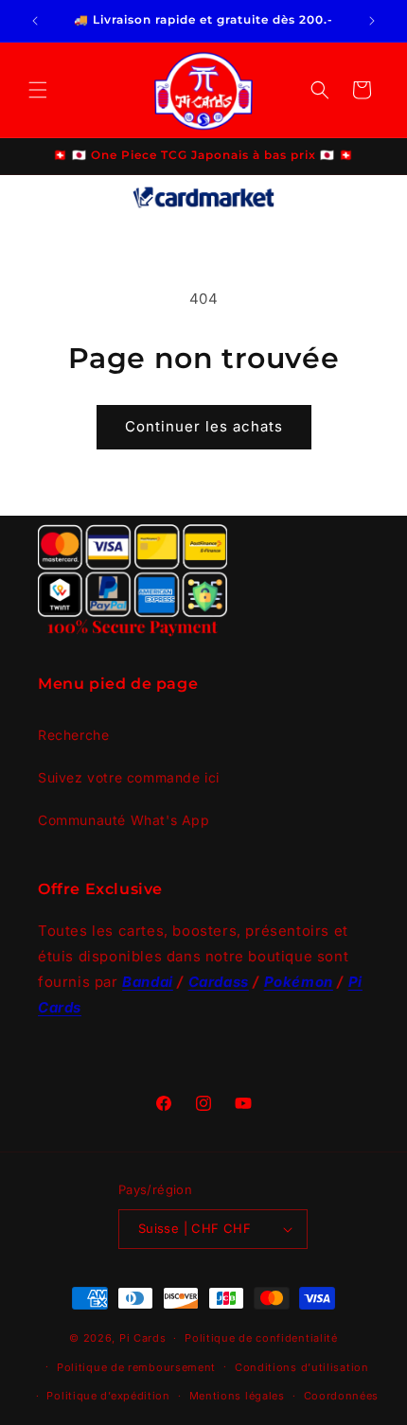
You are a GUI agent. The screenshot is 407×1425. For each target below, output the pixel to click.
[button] (38, 90)
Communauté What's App (124, 820)
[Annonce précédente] (35, 21)
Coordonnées (342, 1395)
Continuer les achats (204, 426)
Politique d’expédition (107, 1395)
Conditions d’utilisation (302, 1367)
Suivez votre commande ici (129, 777)
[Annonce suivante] (372, 21)
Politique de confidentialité (261, 1338)
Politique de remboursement (136, 1367)
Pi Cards (143, 1338)
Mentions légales (237, 1395)
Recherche (73, 735)
